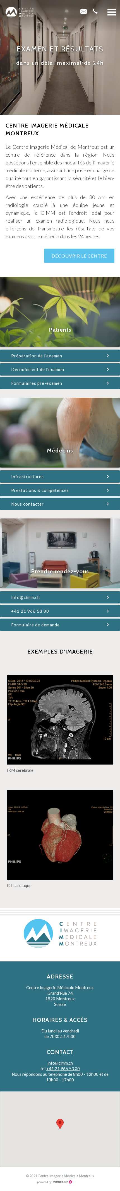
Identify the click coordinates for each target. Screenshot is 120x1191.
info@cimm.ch (25, 597)
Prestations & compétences (40, 490)
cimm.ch (19, 12)
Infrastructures (27, 476)
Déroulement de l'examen (37, 369)
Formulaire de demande (35, 624)
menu (111, 12)
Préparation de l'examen (36, 355)
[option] (60, 57)
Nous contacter (27, 503)
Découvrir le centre (79, 255)
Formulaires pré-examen (36, 383)
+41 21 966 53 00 (30, 611)
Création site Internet (54, 1182)
